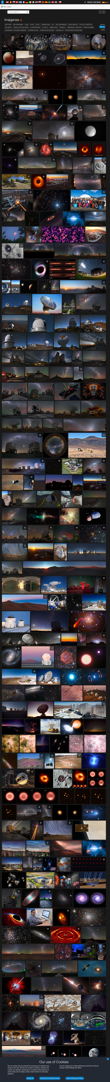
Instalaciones (89, 27)
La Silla (45, 27)
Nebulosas (54, 27)
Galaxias (8, 27)
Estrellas (59, 30)
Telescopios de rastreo (73, 30)
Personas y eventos (74, 27)
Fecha (103, 29)
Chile (37, 24)
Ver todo (8, 24)
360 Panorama (18, 24)
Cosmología (45, 24)
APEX (32, 24)
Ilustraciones (35, 27)
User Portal (97, 2)
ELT (53, 24)
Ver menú (7, 7)
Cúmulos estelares (47, 30)
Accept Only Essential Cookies (50, 1078)
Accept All (30, 1078)
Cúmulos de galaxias (20, 27)
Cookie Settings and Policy (74, 1078)
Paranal (62, 27)
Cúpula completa (85, 24)
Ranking (102, 27)
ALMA (26, 24)
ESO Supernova (61, 24)
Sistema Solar (33, 30)
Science (89, 2)
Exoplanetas (73, 24)
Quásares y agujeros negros (15, 30)
